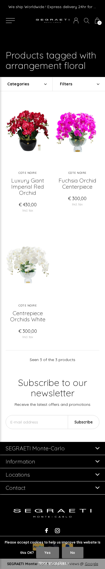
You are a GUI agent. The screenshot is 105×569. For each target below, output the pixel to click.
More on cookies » (54, 563)
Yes (48, 553)
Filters (66, 83)
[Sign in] (76, 20)
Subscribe (83, 422)
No (72, 553)
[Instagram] (57, 530)
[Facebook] (46, 530)
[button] (10, 21)
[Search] (86, 20)
